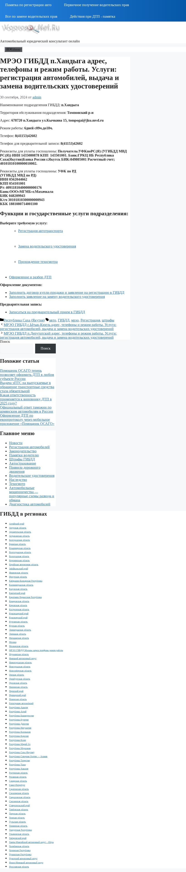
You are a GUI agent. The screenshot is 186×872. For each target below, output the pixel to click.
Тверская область (17, 813)
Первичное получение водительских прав (96, 5)
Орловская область (18, 683)
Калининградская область (21, 585)
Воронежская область (19, 560)
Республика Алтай (17, 711)
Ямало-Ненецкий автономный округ (26, 862)
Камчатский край (17, 593)
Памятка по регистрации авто (28, 5)
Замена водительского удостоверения (47, 246)
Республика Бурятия (19, 719)
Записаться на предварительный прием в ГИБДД (47, 312)
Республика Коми (17, 740)
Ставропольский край (19, 805)
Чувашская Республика (20, 854)
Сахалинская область (19, 793)
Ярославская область (19, 866)
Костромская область (19, 609)
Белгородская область (19, 540)
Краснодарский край (18, 613)
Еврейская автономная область (23, 564)
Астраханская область (19, 536)
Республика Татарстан (19, 760)
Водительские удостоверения (31, 476)
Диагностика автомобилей (29, 504)
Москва (12, 642)
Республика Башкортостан (21, 715)
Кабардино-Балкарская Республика (25, 581)
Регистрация (90, 320)
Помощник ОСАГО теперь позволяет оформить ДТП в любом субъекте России (27, 375)
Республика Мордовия (20, 748)
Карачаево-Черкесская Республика (25, 597)
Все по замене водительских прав (31, 16)
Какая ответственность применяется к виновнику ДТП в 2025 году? (26, 399)
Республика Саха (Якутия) (24, 320)
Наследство (18, 480)
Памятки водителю (24, 455)
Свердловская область (19, 797)
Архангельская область (20, 532)
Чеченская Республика (19, 850)
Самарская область (18, 781)
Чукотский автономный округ (23, 858)
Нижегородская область (20, 662)
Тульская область (17, 822)
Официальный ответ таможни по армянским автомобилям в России (26, 409)
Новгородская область (19, 666)
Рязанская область (18, 777)
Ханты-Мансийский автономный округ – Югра (31, 842)
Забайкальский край (18, 568)
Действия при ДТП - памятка (92, 16)
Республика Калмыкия (20, 732)
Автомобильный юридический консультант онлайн (40, 41)
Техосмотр (17, 484)
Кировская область (18, 605)
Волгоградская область (20, 552)
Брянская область (17, 544)
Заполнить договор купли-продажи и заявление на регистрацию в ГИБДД (66, 292)
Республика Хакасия (18, 768)
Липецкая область (17, 634)
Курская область (17, 626)
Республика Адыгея (18, 707)
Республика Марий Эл (19, 744)
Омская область (16, 675)
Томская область (17, 817)
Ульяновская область (19, 834)
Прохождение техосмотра (38, 262)
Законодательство (23, 451)
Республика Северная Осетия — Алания (28, 756)
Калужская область (18, 589)
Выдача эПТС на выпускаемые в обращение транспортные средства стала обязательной (27, 387)
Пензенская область (18, 687)
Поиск (5, 341)
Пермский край (16, 691)
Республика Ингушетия (20, 728)
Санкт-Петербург (17, 785)
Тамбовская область (18, 809)
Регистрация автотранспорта (40, 231)
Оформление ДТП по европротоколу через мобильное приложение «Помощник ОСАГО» (27, 420)
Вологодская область (19, 556)
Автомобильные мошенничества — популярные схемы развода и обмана (31, 494)
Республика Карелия (19, 736)
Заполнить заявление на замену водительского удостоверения (57, 297)
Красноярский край (18, 617)
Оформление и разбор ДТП (30, 277)
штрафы (108, 320)
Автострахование (22, 463)
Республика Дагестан (19, 724)
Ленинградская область (20, 630)
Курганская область (18, 621)
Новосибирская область (20, 670)
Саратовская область (19, 789)
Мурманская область (19, 654)
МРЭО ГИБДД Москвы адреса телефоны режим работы (36, 650)
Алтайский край (16, 523)
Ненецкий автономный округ (23, 658)
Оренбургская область (19, 679)
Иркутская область (18, 577)
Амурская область (17, 528)
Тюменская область (18, 826)
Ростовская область (18, 773)
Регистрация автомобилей (29, 447)
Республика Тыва (17, 764)
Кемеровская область (19, 601)
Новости (15, 443)
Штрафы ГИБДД (22, 459)
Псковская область (18, 699)
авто (52, 320)
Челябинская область (19, 846)
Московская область (18, 646)
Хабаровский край (17, 838)
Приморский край (17, 695)
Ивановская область (18, 572)
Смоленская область (18, 801)
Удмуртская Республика (20, 830)
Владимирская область (20, 548)
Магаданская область (19, 638)
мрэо (75, 320)
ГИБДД (63, 320)
